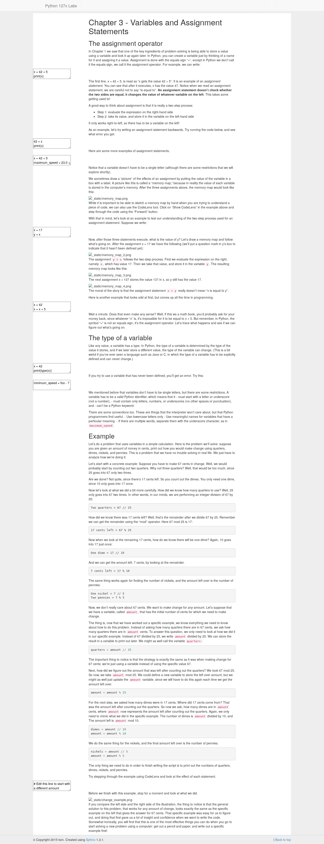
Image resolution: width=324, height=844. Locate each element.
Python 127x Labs (61, 5)
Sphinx (90, 839)
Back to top (283, 839)
